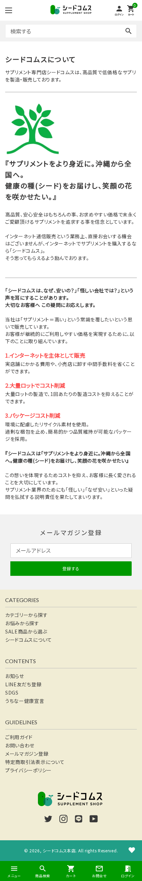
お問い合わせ (19, 745)
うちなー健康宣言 (24, 700)
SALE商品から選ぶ (26, 631)
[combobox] (71, 31)
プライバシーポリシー (28, 770)
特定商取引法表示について (34, 761)
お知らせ (14, 675)
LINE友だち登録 (23, 684)
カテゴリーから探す (26, 614)
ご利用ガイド (19, 737)
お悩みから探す (22, 623)
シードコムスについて (28, 639)
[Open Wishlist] (132, 850)
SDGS (12, 692)
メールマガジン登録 (26, 753)
